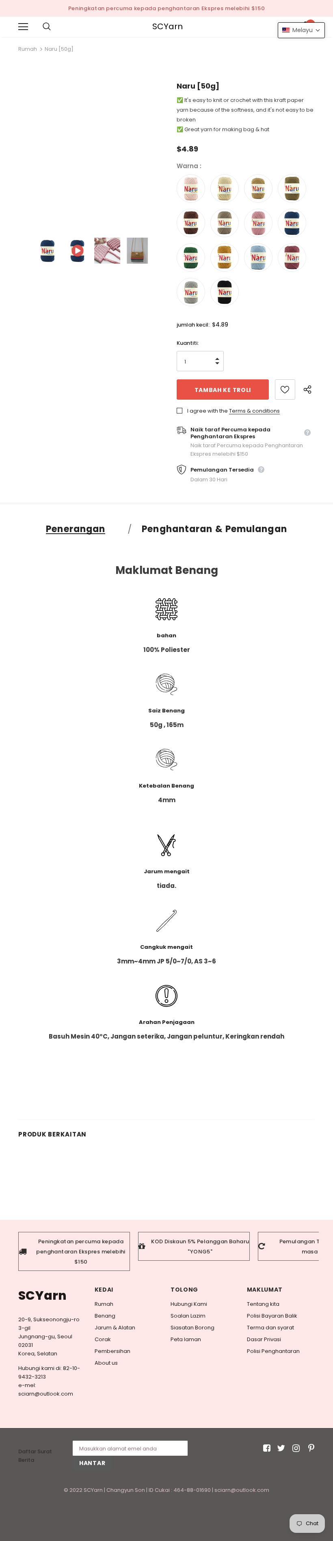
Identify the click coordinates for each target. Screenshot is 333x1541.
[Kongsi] (309, 389)
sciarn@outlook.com (45, 1394)
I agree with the (207, 411)
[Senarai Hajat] (285, 389)
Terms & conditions (254, 411)
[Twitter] (280, 1448)
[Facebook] (265, 1448)
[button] (301, 30)
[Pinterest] (309, 1448)
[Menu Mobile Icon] (23, 27)
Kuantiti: (188, 343)
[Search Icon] (55, 27)
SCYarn (167, 26)
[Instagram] (295, 1448)
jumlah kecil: (193, 325)
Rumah (27, 49)
